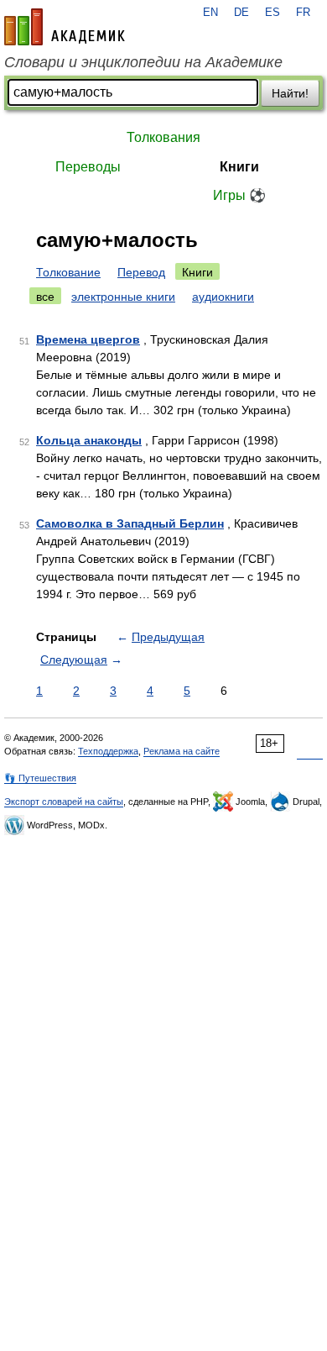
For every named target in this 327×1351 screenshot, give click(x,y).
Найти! (290, 93)
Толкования (163, 137)
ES (272, 12)
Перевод (141, 272)
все (45, 296)
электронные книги (123, 296)
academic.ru (64, 26)
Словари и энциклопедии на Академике (143, 62)
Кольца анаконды (89, 440)
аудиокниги (223, 296)
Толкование (68, 272)
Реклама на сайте (181, 751)
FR (303, 12)
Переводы (88, 167)
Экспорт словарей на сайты (63, 801)
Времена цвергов (88, 339)
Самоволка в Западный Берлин (130, 523)
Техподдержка (108, 751)
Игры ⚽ (239, 195)
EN (210, 12)
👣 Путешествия (40, 778)
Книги (239, 167)
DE (241, 12)
